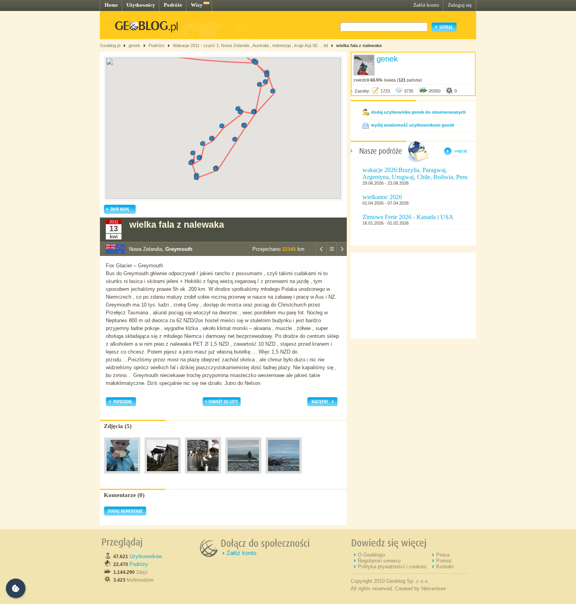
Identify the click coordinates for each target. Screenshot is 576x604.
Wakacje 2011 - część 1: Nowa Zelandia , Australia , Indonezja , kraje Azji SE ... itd (250, 45)
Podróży (138, 564)
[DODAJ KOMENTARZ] (125, 513)
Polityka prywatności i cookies (392, 567)
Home (111, 5)
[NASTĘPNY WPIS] (342, 254)
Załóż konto (426, 5)
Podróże (173, 5)
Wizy (197, 5)
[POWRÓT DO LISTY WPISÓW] (331, 254)
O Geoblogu (371, 555)
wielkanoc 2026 (382, 197)
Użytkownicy (141, 5)
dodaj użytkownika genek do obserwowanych (418, 112)
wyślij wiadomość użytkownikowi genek (412, 125)
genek (134, 45)
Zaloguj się (460, 5)
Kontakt (445, 567)
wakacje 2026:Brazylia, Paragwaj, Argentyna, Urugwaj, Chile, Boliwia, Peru (414, 173)
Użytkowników (145, 556)
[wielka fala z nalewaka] (122, 475)
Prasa (442, 555)
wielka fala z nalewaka (359, 45)
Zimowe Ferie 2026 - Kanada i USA (407, 217)
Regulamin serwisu (379, 561)
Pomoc (444, 561)
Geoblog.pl (110, 45)
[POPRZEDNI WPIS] (321, 254)
